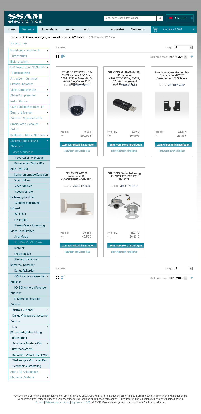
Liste (63, 56)
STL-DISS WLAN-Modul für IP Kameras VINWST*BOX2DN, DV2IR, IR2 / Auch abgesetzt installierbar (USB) (124, 78)
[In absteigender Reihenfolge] (191, 56)
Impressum (77, 402)
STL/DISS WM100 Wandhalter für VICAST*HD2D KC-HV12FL (76, 176)
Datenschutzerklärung (57, 402)
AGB (88, 402)
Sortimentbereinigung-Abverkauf (41, 37)
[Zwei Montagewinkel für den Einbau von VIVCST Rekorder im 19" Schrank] (172, 106)
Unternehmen (49, 29)
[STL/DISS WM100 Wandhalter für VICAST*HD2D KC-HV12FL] (77, 207)
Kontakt (71, 29)
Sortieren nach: (159, 56)
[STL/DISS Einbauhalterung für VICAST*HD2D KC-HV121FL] (124, 207)
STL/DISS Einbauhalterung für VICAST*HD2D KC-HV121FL (124, 176)
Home (11, 29)
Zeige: (169, 47)
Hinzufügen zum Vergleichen (77, 150)
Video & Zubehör (74, 37)
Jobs (86, 29)
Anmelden (117, 29)
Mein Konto (138, 29)
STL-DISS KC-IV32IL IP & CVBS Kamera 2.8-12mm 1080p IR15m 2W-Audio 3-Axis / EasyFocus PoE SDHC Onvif (76, 78)
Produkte (28, 29)
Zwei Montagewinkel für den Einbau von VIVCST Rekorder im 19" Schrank (172, 75)
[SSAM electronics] (25, 18)
